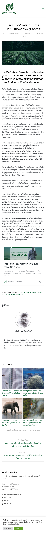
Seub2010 (8, 504)
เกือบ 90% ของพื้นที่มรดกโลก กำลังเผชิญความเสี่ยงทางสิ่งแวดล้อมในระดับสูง (32, 422)
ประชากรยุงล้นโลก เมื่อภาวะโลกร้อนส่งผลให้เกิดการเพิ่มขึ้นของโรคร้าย (12, 393)
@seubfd (7, 498)
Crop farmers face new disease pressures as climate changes (22, 293)
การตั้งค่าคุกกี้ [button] (8, 528)
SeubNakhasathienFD (12, 495)
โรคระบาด (36, 430)
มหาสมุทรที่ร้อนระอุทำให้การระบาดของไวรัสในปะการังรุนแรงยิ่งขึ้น (33, 393)
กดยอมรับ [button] (19, 528)
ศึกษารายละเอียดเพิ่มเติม (11, 524)
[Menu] (43, 8)
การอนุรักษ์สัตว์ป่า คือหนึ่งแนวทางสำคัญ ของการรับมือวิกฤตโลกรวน (11, 422)
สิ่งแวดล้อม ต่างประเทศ (11, 34)
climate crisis (26, 430)
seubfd (6, 501)
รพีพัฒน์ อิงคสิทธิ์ (23, 331)
